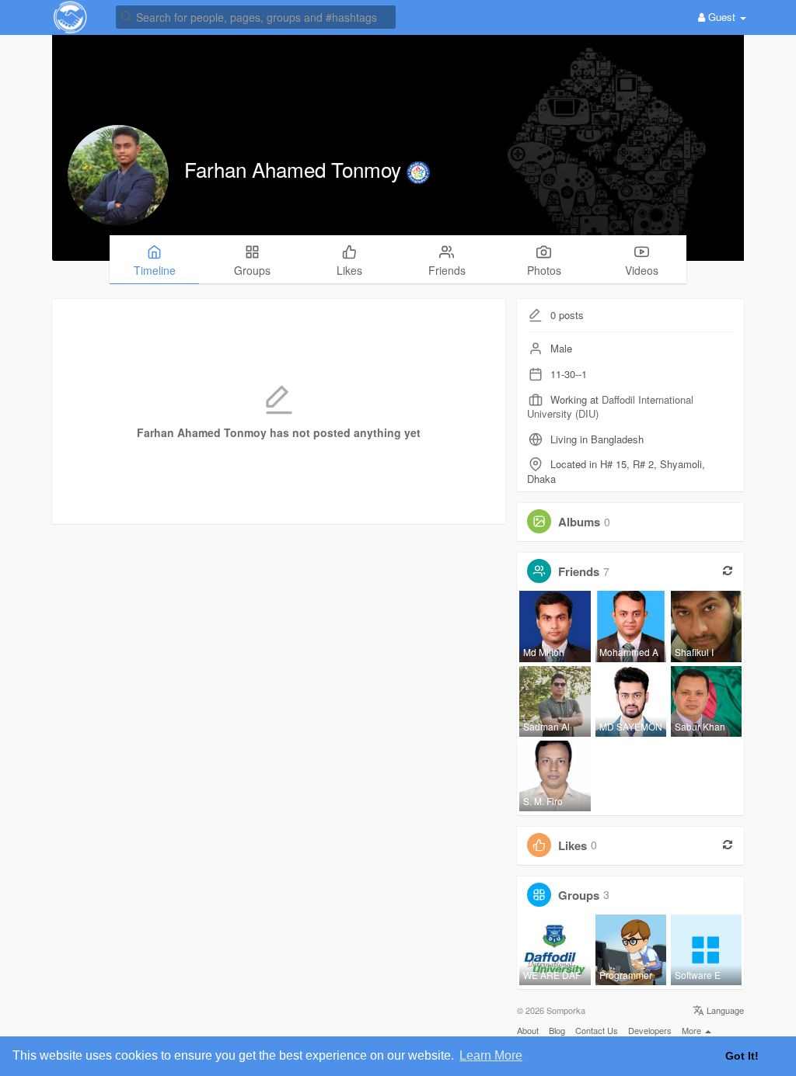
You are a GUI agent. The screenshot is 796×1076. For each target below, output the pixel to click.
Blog (557, 1030)
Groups (578, 894)
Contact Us (596, 1030)
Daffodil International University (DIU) (610, 407)
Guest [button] (721, 16)
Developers (650, 1030)
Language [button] (724, 1010)
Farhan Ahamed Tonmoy (295, 168)
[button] (255, 16)
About (528, 1030)
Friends (578, 571)
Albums (579, 521)
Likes (572, 844)
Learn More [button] (490, 1055)
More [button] (692, 1030)
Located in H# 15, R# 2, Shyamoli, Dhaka (616, 471)
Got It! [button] (742, 1056)
